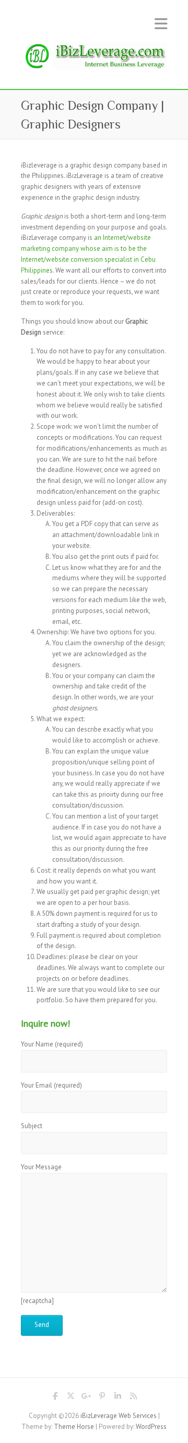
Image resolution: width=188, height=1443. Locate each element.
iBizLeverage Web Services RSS (133, 1398)
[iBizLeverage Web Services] (94, 59)
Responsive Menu (161, 23)
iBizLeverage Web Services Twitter (70, 1398)
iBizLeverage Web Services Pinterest (102, 1398)
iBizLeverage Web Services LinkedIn (117, 1398)
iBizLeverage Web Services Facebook (55, 1398)
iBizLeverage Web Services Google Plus (86, 1398)
